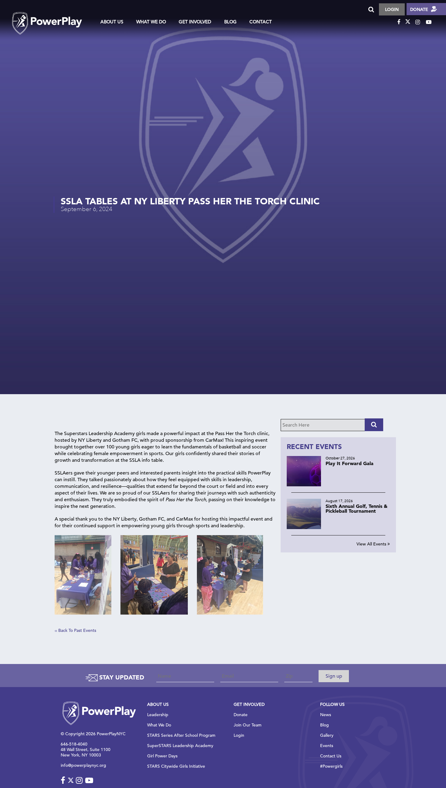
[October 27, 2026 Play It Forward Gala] (338, 484)
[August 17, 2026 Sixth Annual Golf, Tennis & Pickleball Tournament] (338, 527)
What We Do (151, 22)
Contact (260, 22)
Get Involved (195, 22)
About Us (111, 22)
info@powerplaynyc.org (83, 765)
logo (53, 18)
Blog (230, 22)
